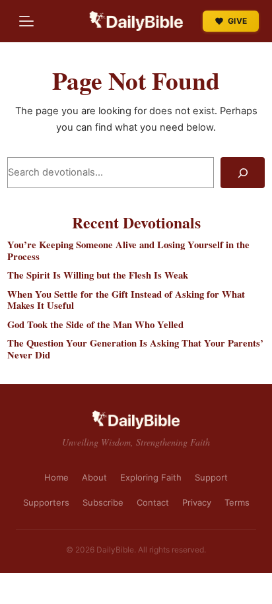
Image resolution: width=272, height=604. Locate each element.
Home (56, 477)
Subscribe (103, 502)
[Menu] (26, 21)
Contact (153, 502)
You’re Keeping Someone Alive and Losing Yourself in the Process (128, 250)
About (94, 477)
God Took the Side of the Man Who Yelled (95, 325)
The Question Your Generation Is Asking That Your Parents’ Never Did (135, 348)
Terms (237, 502)
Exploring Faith (151, 477)
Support (211, 477)
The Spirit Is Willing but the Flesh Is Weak (97, 275)
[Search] (243, 173)
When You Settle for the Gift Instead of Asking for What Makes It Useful (126, 300)
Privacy (196, 502)
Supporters (46, 502)
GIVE (237, 21)
